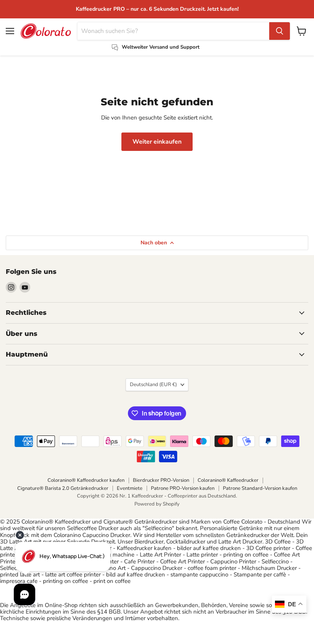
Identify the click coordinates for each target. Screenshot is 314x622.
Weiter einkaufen (157, 141)
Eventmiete (129, 488)
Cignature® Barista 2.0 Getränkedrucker (62, 488)
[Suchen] (279, 31)
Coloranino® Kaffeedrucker (228, 480)
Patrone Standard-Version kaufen (260, 488)
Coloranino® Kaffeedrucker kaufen (85, 480)
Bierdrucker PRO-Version (161, 480)
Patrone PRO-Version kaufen (182, 488)
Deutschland (153, 384)
